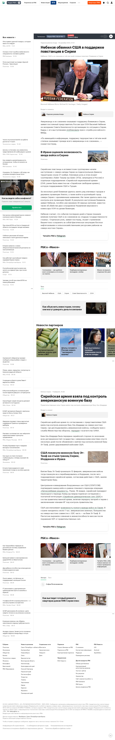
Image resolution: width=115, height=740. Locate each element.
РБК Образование (8, 669)
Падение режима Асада (49, 42)
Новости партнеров (49, 325)
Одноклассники (44, 650)
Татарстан (24, 677)
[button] (103, 2)
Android (96, 650)
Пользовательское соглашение (61, 725)
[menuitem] (30, 2)
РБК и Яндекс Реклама (10, 440)
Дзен (40, 655)
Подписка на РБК (63, 650)
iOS (95, 647)
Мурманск (24, 690)
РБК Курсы (79, 684)
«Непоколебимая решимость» (54, 490)
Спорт (5, 274)
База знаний (6, 666)
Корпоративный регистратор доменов (83, 667)
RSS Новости (62, 661)
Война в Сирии (46, 391)
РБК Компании (7, 56)
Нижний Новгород (27, 669)
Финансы (6, 661)
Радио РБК (12, 3)
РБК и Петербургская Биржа (12, 262)
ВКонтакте (42, 647)
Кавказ (23, 685)
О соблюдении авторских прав (37, 725)
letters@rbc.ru (14, 711)
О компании (79, 647)
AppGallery (97, 653)
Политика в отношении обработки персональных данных (23, 728)
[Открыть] (17, 3)
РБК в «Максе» (50, 247)
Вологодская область (28, 661)
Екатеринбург (25, 650)
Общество (6, 395)
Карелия (23, 688)
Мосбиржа (22, 716)
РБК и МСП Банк (8, 219)
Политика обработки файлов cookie (58, 728)
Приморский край (27, 693)
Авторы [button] (43, 577)
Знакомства (79, 676)
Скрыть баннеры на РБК (65, 647)
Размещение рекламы (83, 655)
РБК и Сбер (6, 625)
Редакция (79, 653)
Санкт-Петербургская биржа (35, 716)
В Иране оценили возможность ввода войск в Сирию (61, 154)
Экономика (6, 462)
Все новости (8, 37)
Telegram (61, 236)
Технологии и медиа (9, 144)
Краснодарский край (27, 666)
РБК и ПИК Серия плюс (10, 154)
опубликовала (72, 129)
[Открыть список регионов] (103, 2)
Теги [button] (42, 286)
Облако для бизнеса (82, 663)
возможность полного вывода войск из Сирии (82, 507)
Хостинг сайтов (81, 671)
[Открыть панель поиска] (107, 2)
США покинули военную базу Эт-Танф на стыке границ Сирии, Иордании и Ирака (62, 455)
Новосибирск (25, 653)
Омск (22, 655)
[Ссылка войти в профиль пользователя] (112, 2)
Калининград (25, 663)
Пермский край (26, 671)
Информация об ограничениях (13, 725)
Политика (6, 66)
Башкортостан (25, 658)
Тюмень (23, 680)
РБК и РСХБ (6, 374)
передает (75, 430)
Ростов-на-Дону (26, 674)
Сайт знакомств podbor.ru (84, 679)
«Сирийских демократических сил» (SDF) (81, 496)
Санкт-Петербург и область (30, 647)
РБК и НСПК (6, 46)
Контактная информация (83, 650)
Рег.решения (80, 673)
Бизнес (5, 655)
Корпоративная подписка (66, 653)
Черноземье (25, 682)
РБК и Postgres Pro (9, 552)
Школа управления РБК (83, 687)
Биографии (6, 663)
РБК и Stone (6, 405)
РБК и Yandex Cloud (9, 605)
